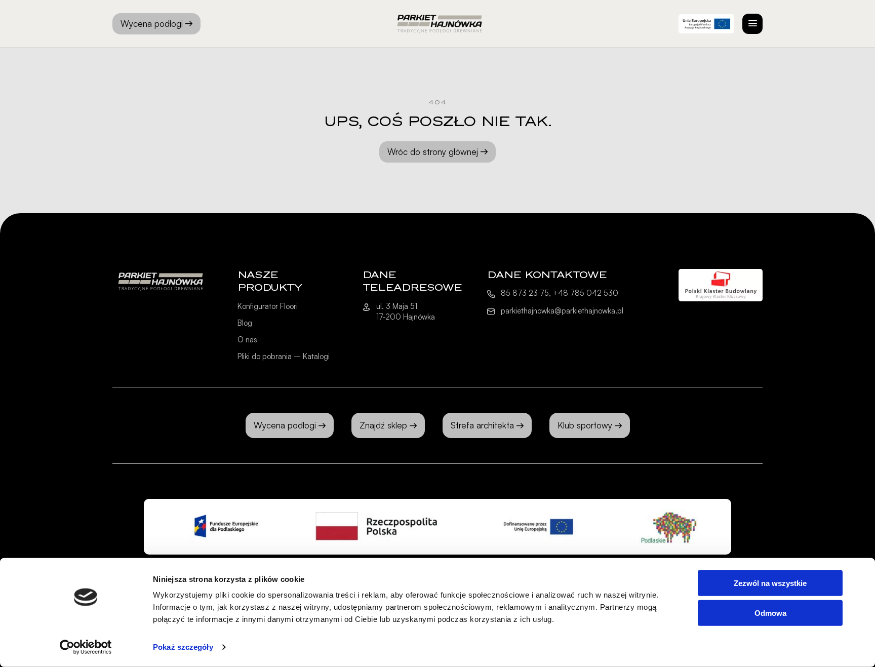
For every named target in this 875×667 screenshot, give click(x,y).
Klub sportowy (585, 425)
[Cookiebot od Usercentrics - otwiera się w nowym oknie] (86, 647)
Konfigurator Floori (267, 306)
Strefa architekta (482, 425)
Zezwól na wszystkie (770, 583)
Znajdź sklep (383, 425)
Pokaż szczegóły (183, 647)
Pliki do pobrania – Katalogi (283, 356)
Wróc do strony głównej (432, 151)
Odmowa (770, 612)
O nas (247, 339)
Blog (244, 323)
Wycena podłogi (152, 23)
